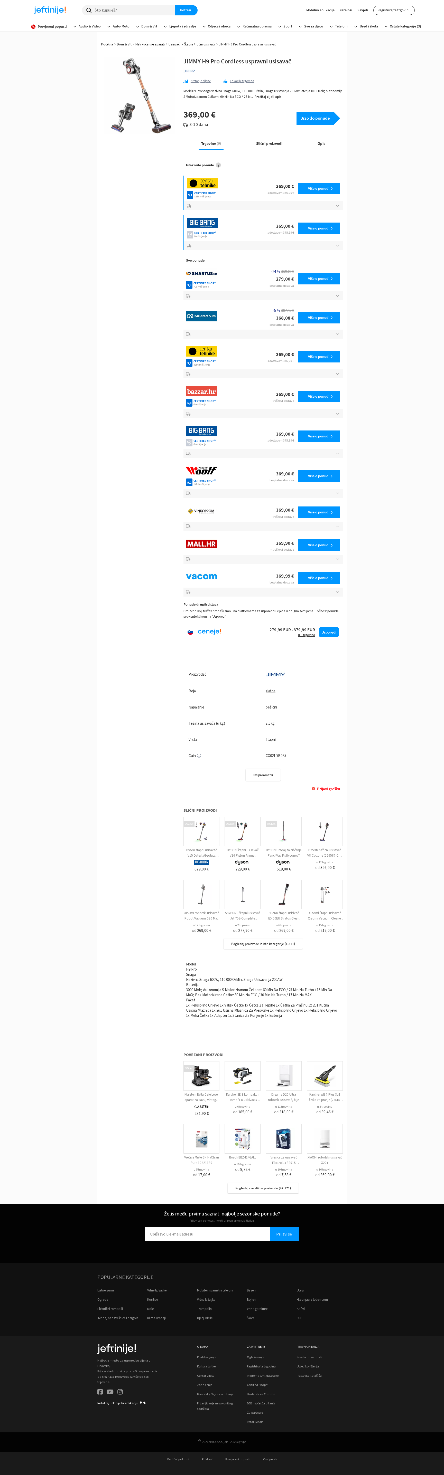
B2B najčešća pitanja (261, 1403)
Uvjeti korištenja (308, 1366)
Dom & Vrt (124, 44)
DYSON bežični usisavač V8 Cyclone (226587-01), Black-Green (324, 855)
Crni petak (270, 1459)
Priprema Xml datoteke (263, 1375)
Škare (250, 1318)
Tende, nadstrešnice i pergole (117, 1318)
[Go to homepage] (49, 10)
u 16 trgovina (242, 1164)
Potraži (185, 10)
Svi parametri (263, 775)
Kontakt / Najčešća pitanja (215, 1394)
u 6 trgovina (283, 925)
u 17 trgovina (201, 925)
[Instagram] (120, 1393)
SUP (299, 1318)
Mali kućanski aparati (150, 44)
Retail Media (255, 1422)
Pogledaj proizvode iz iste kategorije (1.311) (263, 944)
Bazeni (251, 1290)
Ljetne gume (105, 1290)
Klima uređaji (156, 1318)
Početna (107, 44)
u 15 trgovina (324, 925)
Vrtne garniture (257, 1309)
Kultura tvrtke (206, 1366)
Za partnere (255, 1412)
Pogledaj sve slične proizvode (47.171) (263, 1188)
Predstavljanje (206, 1357)
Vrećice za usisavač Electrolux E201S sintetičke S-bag (284, 1163)
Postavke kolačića (309, 1375)
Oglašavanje (255, 1357)
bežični (271, 707)
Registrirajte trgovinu (394, 10)
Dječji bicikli (205, 1318)
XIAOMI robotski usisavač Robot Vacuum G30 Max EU (201, 918)
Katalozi (346, 10)
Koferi (301, 1309)
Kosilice (152, 1299)
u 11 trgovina (283, 1107)
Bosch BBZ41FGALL (242, 1157)
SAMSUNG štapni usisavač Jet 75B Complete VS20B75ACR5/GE (242, 918)
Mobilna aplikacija (320, 10)
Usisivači (174, 44)
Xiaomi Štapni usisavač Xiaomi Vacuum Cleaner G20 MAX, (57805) (325, 918)
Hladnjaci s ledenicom (312, 1299)
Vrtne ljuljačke (156, 1290)
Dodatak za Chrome (261, 1394)
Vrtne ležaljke (206, 1299)
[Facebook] (100, 1393)
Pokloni (207, 1459)
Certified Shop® (257, 1385)
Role (150, 1309)
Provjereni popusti (237, 1459)
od (325, 867)
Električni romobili (110, 1309)
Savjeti (362, 10)
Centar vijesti (206, 1375)
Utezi (300, 1290)
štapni (271, 739)
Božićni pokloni (178, 1459)
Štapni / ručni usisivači (199, 44)
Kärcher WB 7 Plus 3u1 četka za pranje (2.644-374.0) (325, 1100)
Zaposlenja (204, 1385)
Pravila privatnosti (309, 1357)
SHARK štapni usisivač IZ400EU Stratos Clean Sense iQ (283, 918)
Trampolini (204, 1309)
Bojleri (251, 1299)
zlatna (270, 691)
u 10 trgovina (283, 1169)
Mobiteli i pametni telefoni (215, 1290)
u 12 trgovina (324, 862)
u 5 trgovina (324, 1107)
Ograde (102, 1299)
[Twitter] (110, 1393)
